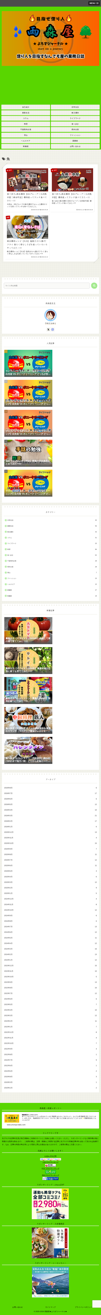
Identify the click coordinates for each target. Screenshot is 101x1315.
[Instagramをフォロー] (52, 329)
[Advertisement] (50, 85)
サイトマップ (50, 1307)
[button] (94, 286)
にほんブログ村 (50, 1156)
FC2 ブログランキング (50, 1168)
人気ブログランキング (50, 1162)
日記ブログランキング (50, 1175)
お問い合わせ (17, 1307)
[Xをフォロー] (48, 329)
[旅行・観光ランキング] (50, 1165)
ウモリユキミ (50, 323)
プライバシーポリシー (83, 1307)
